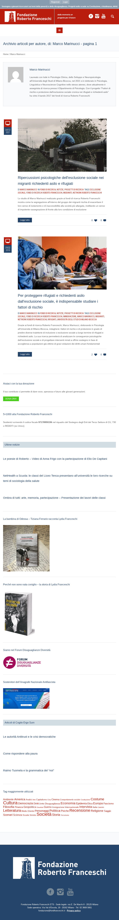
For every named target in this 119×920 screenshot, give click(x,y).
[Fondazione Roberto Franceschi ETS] (59, 868)
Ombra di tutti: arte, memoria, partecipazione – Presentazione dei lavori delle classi (54, 497)
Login (65, 2)
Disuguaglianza (52, 803)
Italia (95, 807)
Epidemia (81, 803)
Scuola (26, 815)
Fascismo (109, 803)
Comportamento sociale (70, 800)
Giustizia (40, 807)
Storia (56, 814)
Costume (97, 799)
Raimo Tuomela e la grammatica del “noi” (28, 770)
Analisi (29, 799)
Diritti (36, 803)
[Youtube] (103, 16)
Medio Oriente (28, 811)
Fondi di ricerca (48, 189)
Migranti (67, 192)
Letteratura (12, 810)
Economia (68, 803)
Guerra (47, 807)
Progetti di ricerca (74, 189)
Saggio (107, 811)
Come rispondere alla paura (20, 753)
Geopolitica (30, 807)
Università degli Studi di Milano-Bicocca (77, 319)
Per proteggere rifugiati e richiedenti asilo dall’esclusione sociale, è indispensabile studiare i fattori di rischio (58, 301)
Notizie (60, 189)
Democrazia (25, 803)
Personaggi (42, 810)
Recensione (79, 810)
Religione (97, 810)
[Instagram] (97, 16)
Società (44, 814)
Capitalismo (41, 799)
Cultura (10, 802)
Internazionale (72, 807)
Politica (54, 810)
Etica (90, 803)
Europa (98, 803)
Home (5, 54)
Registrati (55, 2)
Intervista (85, 806)
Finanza (19, 807)
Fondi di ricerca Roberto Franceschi (44, 192)
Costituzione (85, 800)
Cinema (55, 799)
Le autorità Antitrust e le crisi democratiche (29, 736)
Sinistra (33, 815)
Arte (34, 800)
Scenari (8, 814)
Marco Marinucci (86, 316)
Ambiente (8, 799)
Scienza (17, 815)
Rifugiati (52, 319)
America (19, 799)
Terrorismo (65, 815)
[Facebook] (90, 16)
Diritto (41, 804)
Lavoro (101, 807)
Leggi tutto (25, 220)
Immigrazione (69, 316)
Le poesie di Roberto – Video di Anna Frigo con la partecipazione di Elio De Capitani (55, 458)
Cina (49, 800)
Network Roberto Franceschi (87, 192)
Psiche (65, 810)
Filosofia (8, 806)
